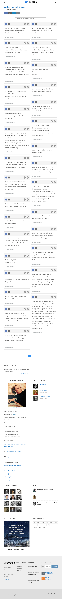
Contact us (6, 579)
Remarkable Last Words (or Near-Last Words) (33, 580)
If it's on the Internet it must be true (46, 496)
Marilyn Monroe (43, 390)
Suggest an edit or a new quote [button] (14, 457)
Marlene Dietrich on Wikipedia (14, 451)
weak (9, 446)
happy (5, 446)
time (25, 444)
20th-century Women (9, 480)
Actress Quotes (8, 474)
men (40, 527)
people (21, 444)
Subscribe (54, 566)
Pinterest (19, 573)
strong (17, 444)
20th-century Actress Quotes (11, 477)
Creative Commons (17, 407)
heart (52, 524)
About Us (21, 595)
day (44, 527)
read (12, 446)
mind (40, 524)
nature (42, 522)
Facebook (19, 566)
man (12, 444)
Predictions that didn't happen (45, 489)
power (55, 522)
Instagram (19, 568)
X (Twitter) (19, 570)
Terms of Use (7, 595)
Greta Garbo (43, 384)
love (5, 444)
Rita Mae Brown (25, 373)
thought (35, 527)
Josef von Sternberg (45, 396)
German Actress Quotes (10, 471)
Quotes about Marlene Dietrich (12, 465)
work (44, 524)
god (51, 522)
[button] (55, 2)
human (35, 524)
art (48, 524)
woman (8, 444)
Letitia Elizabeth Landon (16, 549)
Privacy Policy (14, 595)
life (14, 444)
